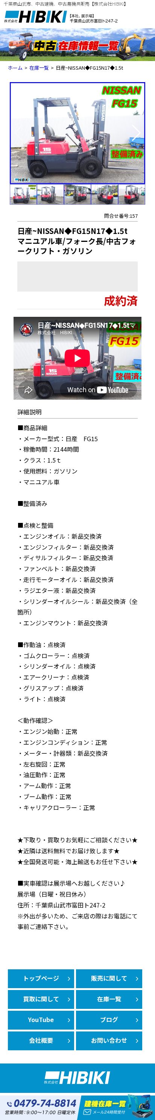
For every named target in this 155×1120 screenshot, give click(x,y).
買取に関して (41, 998)
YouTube (41, 1019)
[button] (136, 133)
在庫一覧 (109, 998)
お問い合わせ (109, 1040)
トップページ (41, 977)
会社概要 (41, 1040)
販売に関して (109, 977)
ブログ (109, 1019)
